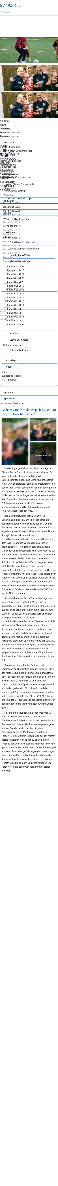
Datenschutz (19, 403)
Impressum (6, 403)
